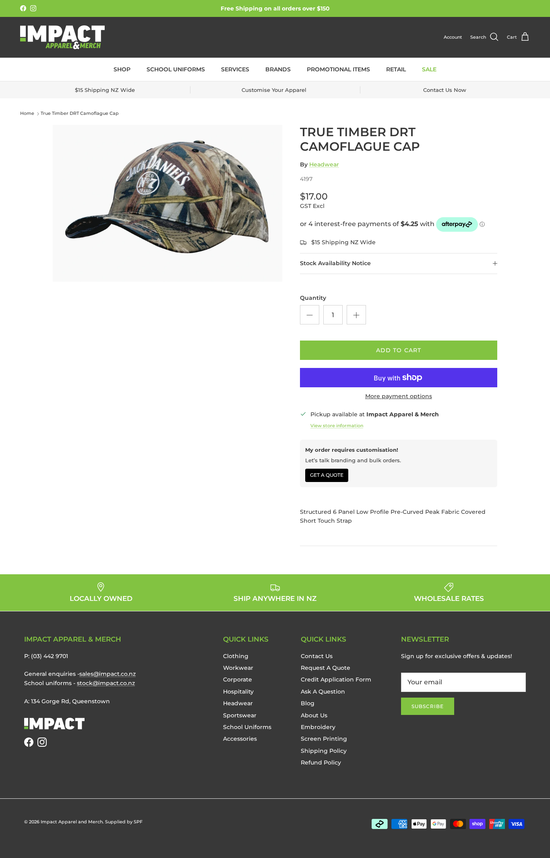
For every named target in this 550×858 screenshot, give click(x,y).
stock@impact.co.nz (106, 683)
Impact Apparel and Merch (72, 822)
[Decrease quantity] (309, 314)
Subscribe (427, 706)
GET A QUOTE (326, 475)
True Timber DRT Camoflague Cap (80, 113)
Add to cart (398, 350)
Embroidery (318, 727)
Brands (278, 69)
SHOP (122, 69)
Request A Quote (325, 667)
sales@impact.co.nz (107, 673)
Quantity (313, 297)
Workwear (238, 667)
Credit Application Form (336, 679)
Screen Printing (324, 738)
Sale (429, 69)
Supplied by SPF (124, 822)
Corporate (237, 679)
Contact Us (317, 656)
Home (27, 113)
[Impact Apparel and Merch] (62, 37)
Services (235, 69)
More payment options (398, 396)
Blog (307, 703)
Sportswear (239, 715)
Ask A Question (323, 691)
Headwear (324, 164)
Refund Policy (321, 762)
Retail (396, 69)
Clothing (235, 656)
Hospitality (238, 691)
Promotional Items (338, 69)
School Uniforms (176, 69)
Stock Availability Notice (335, 263)
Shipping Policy (324, 750)
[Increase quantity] (356, 314)
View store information (336, 425)
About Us (314, 715)
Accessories (240, 738)
